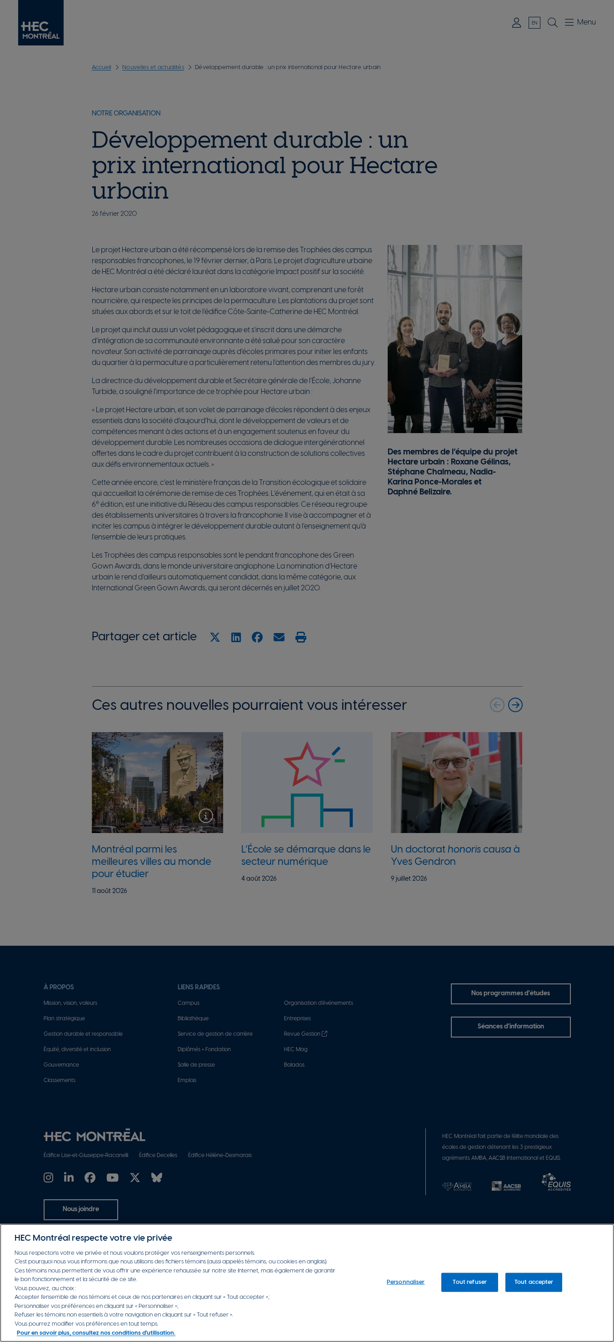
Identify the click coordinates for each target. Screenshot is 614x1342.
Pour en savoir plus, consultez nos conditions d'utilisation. (96, 1333)
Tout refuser (470, 1282)
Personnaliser (406, 1282)
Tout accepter (534, 1282)
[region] (307, 1283)
